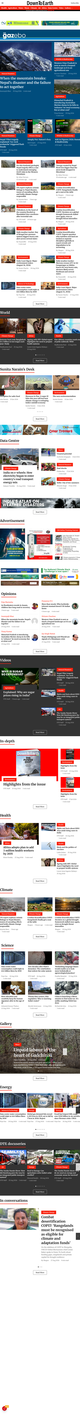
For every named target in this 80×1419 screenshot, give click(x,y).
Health (4, 8)
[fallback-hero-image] (26, 56)
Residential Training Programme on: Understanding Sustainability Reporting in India (71, 550)
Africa (44, 8)
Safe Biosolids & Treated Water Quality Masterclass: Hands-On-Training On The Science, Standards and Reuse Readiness (67, 539)
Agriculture (12, 8)
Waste (26, 8)
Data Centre (53, 8)
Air (39, 8)
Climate (34, 8)
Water (20, 8)
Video (61, 8)
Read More (40, 419)
